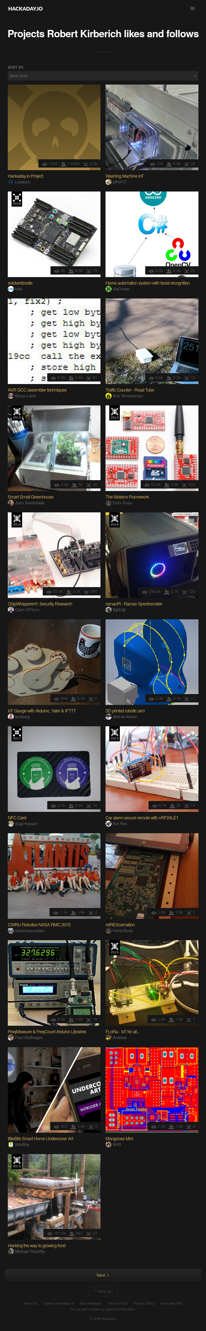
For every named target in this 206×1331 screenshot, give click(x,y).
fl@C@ (119, 610)
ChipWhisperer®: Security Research (40, 603)
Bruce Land (25, 396)
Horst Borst (123, 930)
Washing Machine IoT (125, 175)
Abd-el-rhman (125, 716)
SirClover (121, 289)
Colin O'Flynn (27, 610)
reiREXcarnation (120, 924)
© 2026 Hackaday (103, 1318)
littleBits (22, 1144)
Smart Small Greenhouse (30, 496)
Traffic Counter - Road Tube (130, 389)
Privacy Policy (144, 1303)
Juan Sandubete (29, 503)
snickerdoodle (20, 282)
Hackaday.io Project (25, 175)
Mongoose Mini (119, 1138)
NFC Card (17, 817)
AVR (117, 1144)
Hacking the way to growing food (36, 1245)
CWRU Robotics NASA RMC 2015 (39, 924)
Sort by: (16, 67)
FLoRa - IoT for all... (123, 1031)
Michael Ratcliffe (30, 1251)
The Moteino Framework (127, 496)
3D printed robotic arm (125, 710)
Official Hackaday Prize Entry (17, 413)
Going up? (105, 1291)
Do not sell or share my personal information (103, 1309)
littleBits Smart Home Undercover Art (40, 1138)
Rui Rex (120, 823)
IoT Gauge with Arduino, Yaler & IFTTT (42, 710)
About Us (31, 1303)
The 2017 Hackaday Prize (17, 733)
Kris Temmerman (128, 396)
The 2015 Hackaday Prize (114, 733)
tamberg (22, 716)
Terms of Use (118, 1303)
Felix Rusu (122, 503)
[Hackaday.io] (25, 8)
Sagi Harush (26, 823)
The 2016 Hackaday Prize (17, 199)
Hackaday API (171, 1303)
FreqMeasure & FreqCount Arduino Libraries (47, 1031)
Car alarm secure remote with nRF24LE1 (142, 817)
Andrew (120, 1037)
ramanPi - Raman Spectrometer (134, 603)
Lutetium (22, 182)
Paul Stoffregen (29, 1037)
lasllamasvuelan (29, 930)
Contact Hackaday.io (59, 1303)
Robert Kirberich (84, 33)
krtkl (18, 289)
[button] (192, 8)
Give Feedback (91, 1303)
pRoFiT (119, 182)
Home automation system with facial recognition (148, 282)
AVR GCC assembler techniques (37, 389)
